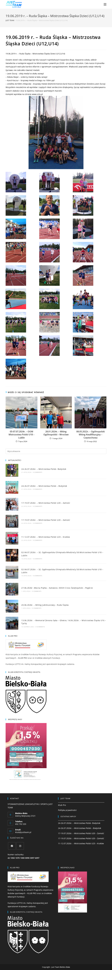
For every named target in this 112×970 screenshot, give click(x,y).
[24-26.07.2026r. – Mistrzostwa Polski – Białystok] (12, 487)
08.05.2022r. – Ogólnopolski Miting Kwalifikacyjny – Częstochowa (90, 434)
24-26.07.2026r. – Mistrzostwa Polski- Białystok (43, 469)
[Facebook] (12, 846)
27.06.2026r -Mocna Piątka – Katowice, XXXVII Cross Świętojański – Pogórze (57, 588)
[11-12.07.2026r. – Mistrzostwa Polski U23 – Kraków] (12, 538)
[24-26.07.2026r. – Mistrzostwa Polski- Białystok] (12, 470)
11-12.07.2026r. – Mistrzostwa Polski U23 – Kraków (45, 537)
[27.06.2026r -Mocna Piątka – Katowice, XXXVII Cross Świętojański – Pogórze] (12, 589)
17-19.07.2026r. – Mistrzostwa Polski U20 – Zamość (45, 503)
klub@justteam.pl (23, 832)
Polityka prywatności (67, 810)
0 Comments (37, 472)
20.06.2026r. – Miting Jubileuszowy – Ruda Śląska (45, 605)
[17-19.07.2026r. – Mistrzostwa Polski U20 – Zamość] (12, 504)
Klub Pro (62, 805)
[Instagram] (20, 846)
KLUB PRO (22, 658)
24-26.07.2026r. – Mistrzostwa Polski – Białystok (44, 486)
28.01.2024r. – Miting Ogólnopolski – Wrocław (56, 433)
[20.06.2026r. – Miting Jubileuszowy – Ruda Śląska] (12, 606)
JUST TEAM (10, 20)
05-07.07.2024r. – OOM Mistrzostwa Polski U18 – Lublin (21, 434)
